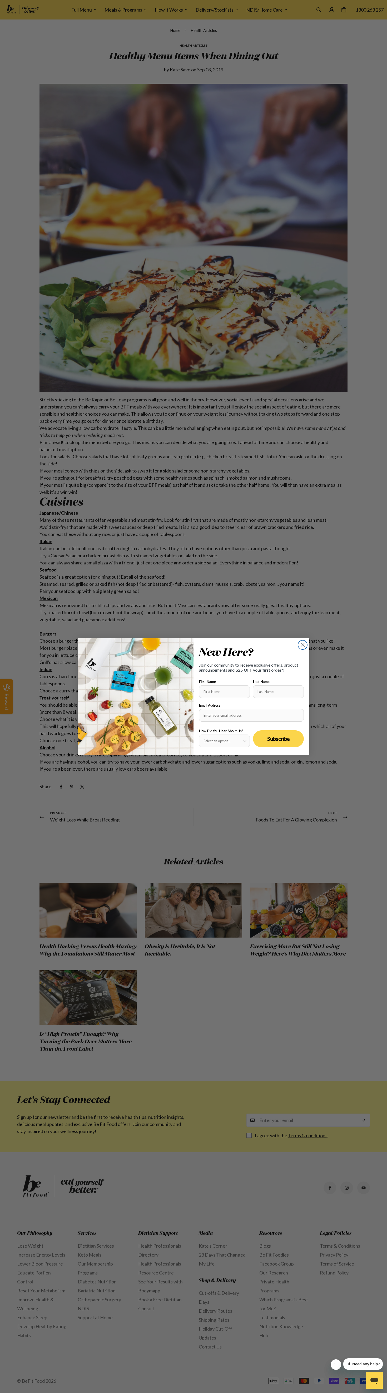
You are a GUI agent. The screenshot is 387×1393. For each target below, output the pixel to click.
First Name (207, 682)
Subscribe (278, 739)
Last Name (261, 682)
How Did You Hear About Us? (221, 731)
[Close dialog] (302, 644)
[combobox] (223, 741)
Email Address (209, 705)
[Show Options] (244, 741)
